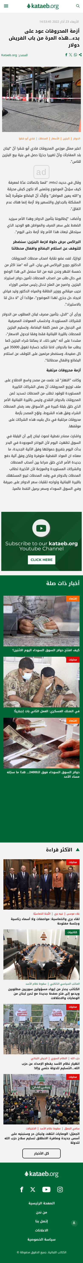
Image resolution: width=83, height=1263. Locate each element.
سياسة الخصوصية (41, 1239)
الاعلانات (41, 1230)
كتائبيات (72, 932)
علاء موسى (73, 913)
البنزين (66, 138)
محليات (73, 659)
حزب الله (75, 1058)
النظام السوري (59, 1058)
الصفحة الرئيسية (42, 1203)
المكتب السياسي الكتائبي (65, 983)
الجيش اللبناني (39, 1058)
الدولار (76, 138)
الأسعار (55, 138)
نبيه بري (58, 913)
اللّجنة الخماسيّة (41, 913)
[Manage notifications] (74, 1223)
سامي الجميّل (72, 1128)
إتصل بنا (41, 1221)
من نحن (41, 1212)
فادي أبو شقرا (27, 138)
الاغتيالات (31, 1128)
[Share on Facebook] (66, 55)
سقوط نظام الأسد (36, 983)
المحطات (43, 138)
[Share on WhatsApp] (75, 55)
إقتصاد (73, 598)
